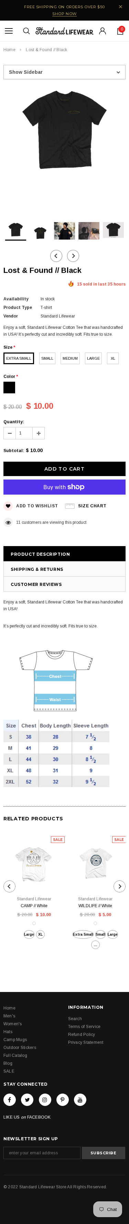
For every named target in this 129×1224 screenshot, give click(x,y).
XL (113, 358)
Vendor (10, 316)
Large (93, 358)
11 (18, 522)
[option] (64, 133)
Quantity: (13, 421)
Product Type (17, 307)
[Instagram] (45, 1100)
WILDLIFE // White (95, 905)
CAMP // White (34, 905)
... (95, 945)
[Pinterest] (62, 1100)
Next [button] (73, 256)
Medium (70, 358)
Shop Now (64, 13)
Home (9, 49)
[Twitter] (27, 1100)
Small (47, 358)
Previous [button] (56, 256)
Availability (16, 299)
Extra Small (18, 358)
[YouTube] (80, 1100)
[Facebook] (9, 1100)
